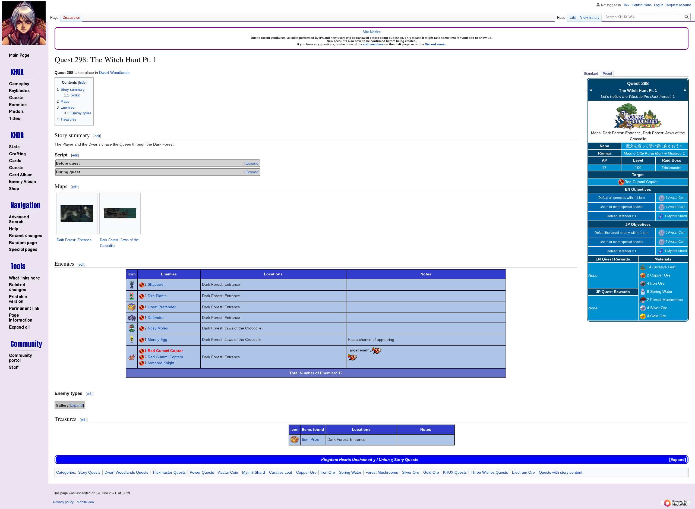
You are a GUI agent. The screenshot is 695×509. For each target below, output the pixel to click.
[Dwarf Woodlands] (638, 116)
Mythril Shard (253, 472)
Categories (65, 472)
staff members (373, 44)
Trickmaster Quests (169, 472)
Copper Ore (660, 275)
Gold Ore (658, 316)
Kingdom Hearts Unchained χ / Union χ (357, 459)
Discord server (435, 44)
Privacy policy (63, 502)
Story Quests (406, 459)
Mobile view (85, 502)
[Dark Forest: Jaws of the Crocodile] (120, 213)
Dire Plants (157, 296)
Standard (591, 74)
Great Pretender (162, 307)
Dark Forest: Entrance (74, 240)
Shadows (155, 284)
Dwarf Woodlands (114, 72)
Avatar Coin (228, 472)
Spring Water (661, 291)
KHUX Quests (455, 472)
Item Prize (310, 439)
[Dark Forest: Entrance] (77, 213)
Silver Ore (658, 308)
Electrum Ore (523, 472)
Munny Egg (157, 339)
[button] (19, 327)
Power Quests (202, 472)
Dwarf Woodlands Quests (126, 472)
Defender (156, 317)
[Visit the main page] (24, 23)
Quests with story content (560, 472)
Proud (607, 74)
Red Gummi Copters (165, 357)
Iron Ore (657, 283)
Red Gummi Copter (641, 182)
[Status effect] (377, 350)
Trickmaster (672, 167)
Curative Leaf (663, 267)
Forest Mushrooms (666, 299)
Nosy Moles (158, 328)
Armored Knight (160, 363)
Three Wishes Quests (489, 472)
